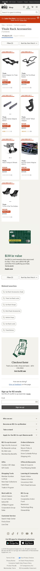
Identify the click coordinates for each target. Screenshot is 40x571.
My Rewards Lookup (9, 448)
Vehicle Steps (9, 317)
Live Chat (5, 524)
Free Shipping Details (28, 468)
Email (3, 398)
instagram (8, 533)
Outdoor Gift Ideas (8, 465)
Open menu (37, 7)
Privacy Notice (11, 560)
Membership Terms (10, 568)
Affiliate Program (7, 505)
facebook (17, 533)
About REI (24, 496)
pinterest (22, 533)
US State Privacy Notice (26, 560)
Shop (11, 7)
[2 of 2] (10, 114)
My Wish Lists (6, 451)
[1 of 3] (9, 157)
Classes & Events (27, 479)
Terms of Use (10, 557)
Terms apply (9, 266)
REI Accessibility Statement (27, 568)
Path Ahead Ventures (28, 485)
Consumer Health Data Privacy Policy (20, 563)
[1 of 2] (9, 114)
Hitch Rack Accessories (12, 311)
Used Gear (5, 485)
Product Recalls (12, 565)
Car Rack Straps (10, 304)
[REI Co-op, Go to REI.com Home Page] (4, 7)
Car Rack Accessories (20, 25)
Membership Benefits (9, 454)
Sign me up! (20, 407)
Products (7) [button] (7, 36)
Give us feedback (15, 384)
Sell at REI (5, 502)
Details (28, 394)
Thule (3, 25)
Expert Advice (19, 36)
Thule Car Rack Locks (12, 298)
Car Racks (9, 25)
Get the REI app (20, 371)
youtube (27, 533)
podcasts (31, 533)
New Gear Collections (9, 482)
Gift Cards (5, 468)
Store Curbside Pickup (29, 453)
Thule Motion (9, 330)
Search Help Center (9, 519)
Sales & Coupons (27, 465)
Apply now (9, 269)
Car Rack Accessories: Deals (14, 292)
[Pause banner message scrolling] (38, 18)
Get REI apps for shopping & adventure (20, 539)
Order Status (25, 445)
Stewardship (25, 510)
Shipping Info (26, 456)
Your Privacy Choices (27, 557)
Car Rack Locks (10, 324)
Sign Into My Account (9, 445)
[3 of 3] (11, 157)
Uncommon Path (27, 482)
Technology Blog (27, 507)
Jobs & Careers (7, 496)
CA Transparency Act (26, 565)
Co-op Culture (7, 499)
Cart (32, 7)
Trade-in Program (8, 487)
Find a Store (6, 521)
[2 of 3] (10, 157)
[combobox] (20, 12)
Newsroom (25, 504)
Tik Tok (13, 533)
